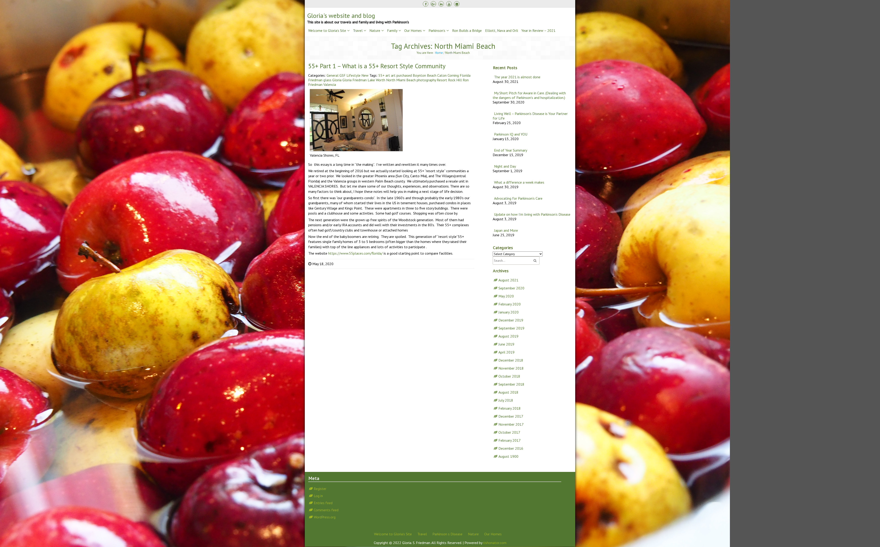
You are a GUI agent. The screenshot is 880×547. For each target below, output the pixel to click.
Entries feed (323, 503)
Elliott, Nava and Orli (501, 30)
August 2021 (508, 280)
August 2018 (508, 392)
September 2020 (511, 288)
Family (392, 30)
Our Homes (413, 30)
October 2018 (509, 376)
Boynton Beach (424, 75)
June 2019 (506, 344)
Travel (358, 30)
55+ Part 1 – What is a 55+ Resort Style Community (377, 66)
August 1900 (508, 456)
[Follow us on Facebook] (425, 4)
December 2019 (510, 320)
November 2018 (511, 368)
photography (426, 80)
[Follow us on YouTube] (449, 4)
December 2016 (510, 448)
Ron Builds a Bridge (467, 30)
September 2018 (511, 384)
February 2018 (509, 408)
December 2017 (510, 416)
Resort (442, 80)
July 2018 (505, 400)
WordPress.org (325, 517)
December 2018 (510, 360)
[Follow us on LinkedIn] (441, 4)
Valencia (329, 84)
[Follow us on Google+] (433, 4)
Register (320, 488)
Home (439, 53)
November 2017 (511, 424)
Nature (374, 30)
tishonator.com (494, 542)
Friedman (315, 80)
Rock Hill (455, 80)
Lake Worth (376, 80)
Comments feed (326, 510)
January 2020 (508, 312)
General (332, 75)
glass (327, 80)
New (364, 75)
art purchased (401, 75)
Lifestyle (353, 75)
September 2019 (511, 328)
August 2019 (508, 336)
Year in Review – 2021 (538, 30)
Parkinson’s (437, 30)
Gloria (336, 80)
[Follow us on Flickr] (456, 4)
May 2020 (506, 296)
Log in (318, 495)
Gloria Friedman (354, 80)
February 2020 (509, 304)
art (387, 75)
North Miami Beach (401, 80)
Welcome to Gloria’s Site (327, 30)
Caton (442, 75)
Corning (453, 75)
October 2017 (509, 432)
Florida (465, 75)
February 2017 (509, 440)
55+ (381, 75)
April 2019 (506, 352)
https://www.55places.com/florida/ (355, 253)
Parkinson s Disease (447, 534)
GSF (342, 75)
